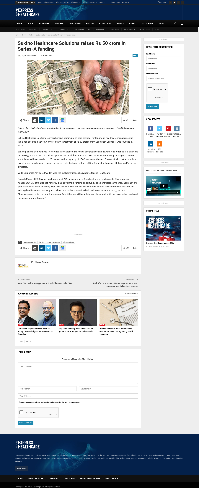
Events (120, 23)
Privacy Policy (115, 2)
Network (102, 2)
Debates (90, 23)
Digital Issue (49, 2)
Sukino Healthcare (68, 242)
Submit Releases (88, 2)
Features (59, 23)
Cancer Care (79, 30)
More (157, 30)
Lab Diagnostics (63, 30)
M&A (90, 30)
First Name (150, 54)
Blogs (30, 23)
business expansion (30, 242)
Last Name (150, 64)
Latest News (20, 30)
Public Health (129, 30)
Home (39, 2)
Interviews (44, 23)
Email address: (152, 74)
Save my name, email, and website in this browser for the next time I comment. (50, 402)
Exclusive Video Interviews (163, 170)
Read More (21, 468)
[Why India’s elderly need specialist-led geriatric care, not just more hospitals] (78, 312)
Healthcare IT (114, 30)
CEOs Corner (75, 23)
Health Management (54, 242)
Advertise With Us (62, 2)
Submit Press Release (90, 478)
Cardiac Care (47, 30)
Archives (125, 2)
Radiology (33, 30)
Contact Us (69, 478)
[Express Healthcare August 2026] (163, 228)
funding (41, 242)
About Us (74, 2)
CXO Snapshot (145, 30)
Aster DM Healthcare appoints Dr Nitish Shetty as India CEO (45, 283)
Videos (132, 23)
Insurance (100, 30)
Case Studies (105, 23)
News (135, 55)
